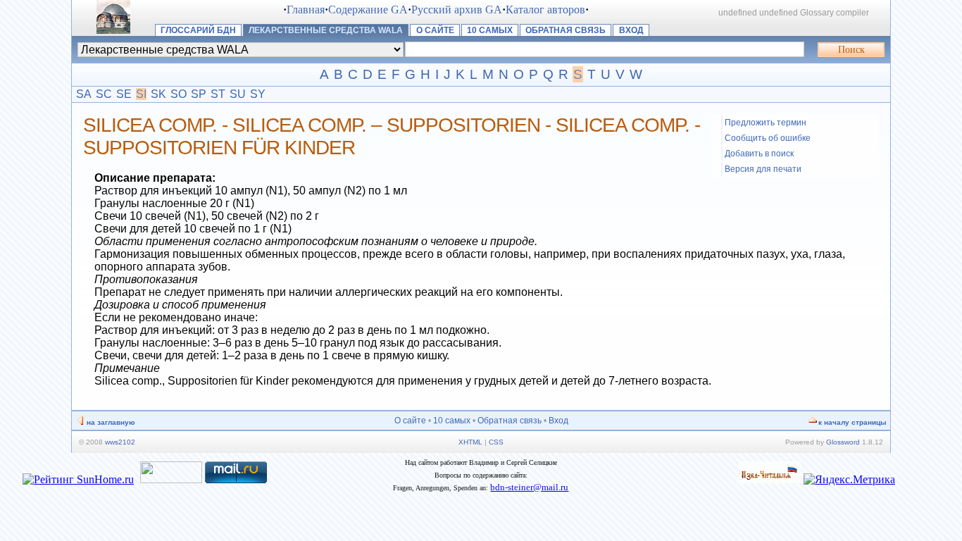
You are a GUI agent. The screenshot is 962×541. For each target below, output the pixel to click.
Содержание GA (368, 9)
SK (158, 94)
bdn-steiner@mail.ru (529, 487)
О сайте (435, 30)
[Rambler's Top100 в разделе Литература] (171, 479)
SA (84, 94)
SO (178, 94)
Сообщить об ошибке (768, 138)
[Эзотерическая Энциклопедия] (770, 479)
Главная (306, 9)
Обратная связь (565, 30)
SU (238, 94)
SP (198, 94)
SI (141, 94)
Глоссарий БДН (198, 30)
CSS (496, 442)
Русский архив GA (456, 9)
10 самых (490, 30)
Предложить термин (765, 123)
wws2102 (120, 442)
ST (218, 94)
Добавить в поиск (759, 153)
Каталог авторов (545, 9)
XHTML (470, 442)
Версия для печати (763, 169)
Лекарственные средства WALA (326, 30)
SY (258, 94)
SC (104, 94)
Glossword (843, 442)
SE (124, 94)
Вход (631, 30)
